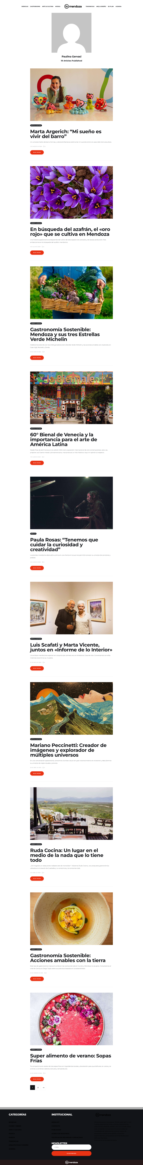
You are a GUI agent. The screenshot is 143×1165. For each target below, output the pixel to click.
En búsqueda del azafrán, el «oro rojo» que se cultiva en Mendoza (70, 231)
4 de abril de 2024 (35, 872)
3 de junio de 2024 (35, 562)
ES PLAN (111, 6)
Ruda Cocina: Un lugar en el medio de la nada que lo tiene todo (66, 855)
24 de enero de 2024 (36, 1073)
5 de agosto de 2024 (36, 146)
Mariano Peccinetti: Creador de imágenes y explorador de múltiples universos (68, 750)
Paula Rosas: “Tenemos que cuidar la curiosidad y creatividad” (64, 544)
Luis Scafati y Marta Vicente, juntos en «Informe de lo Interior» (71, 647)
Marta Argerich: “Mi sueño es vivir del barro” (65, 134)
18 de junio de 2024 (35, 351)
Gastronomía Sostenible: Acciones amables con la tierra (68, 958)
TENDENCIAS (90, 6)
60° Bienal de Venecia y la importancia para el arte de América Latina (63, 439)
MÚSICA (57, 6)
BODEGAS (25, 6)
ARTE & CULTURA (47, 6)
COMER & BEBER (36, 223)
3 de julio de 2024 (35, 246)
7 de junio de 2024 (35, 457)
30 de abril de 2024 (35, 767)
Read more (37, 152)
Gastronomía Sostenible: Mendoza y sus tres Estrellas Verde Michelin (65, 334)
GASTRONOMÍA (35, 6)
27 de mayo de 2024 (35, 662)
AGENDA (118, 6)
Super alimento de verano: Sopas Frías (70, 1058)
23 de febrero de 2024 (36, 973)
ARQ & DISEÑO (101, 6)
